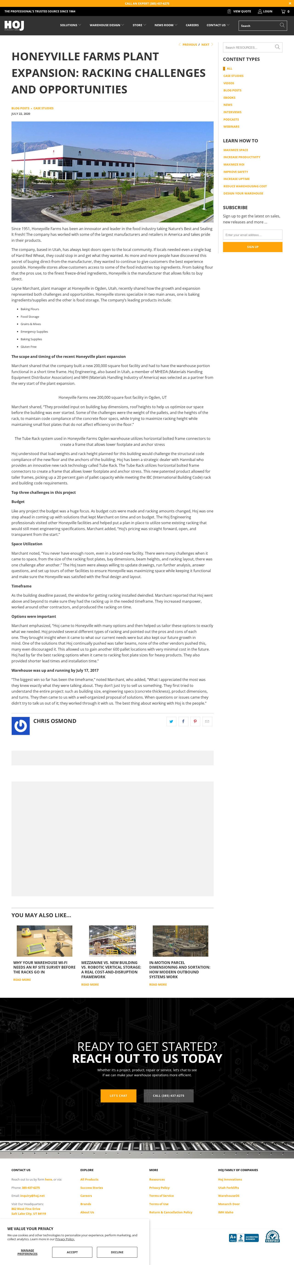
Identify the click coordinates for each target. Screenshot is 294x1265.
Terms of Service (161, 1196)
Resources (157, 1179)
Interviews (232, 112)
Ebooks (229, 98)
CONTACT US (216, 25)
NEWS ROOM (164, 25)
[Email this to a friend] (207, 721)
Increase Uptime (236, 179)
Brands (85, 1204)
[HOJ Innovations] (26, 25)
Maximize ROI (233, 164)
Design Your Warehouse (243, 193)
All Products (89, 1179)
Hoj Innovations (230, 1179)
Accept (72, 1252)
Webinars (231, 127)
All (229, 68)
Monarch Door (229, 1204)
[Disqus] (112, 758)
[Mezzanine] (112, 941)
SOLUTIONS (69, 25)
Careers (86, 1196)
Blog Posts (20, 108)
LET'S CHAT (118, 1096)
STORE (137, 25)
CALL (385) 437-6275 (168, 1096)
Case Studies (44, 108)
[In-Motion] (180, 941)
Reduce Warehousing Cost (245, 186)
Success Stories (91, 1188)
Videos (228, 83)
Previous (189, 44)
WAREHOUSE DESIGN (105, 25)
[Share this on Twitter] (171, 721)
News (227, 105)
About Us (87, 1212)
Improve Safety (235, 172)
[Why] (44, 941)
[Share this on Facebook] (183, 721)
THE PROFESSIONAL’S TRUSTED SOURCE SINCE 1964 (40, 11)
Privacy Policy (159, 1188)
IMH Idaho (225, 1212)
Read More (22, 980)
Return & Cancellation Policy (170, 1212)
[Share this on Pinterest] (195, 721)
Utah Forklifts (228, 1188)
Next (205, 44)
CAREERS (192, 25)
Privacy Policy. (65, 1239)
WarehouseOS (228, 1196)
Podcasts (231, 119)
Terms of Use (159, 1204)
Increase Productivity (241, 157)
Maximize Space (235, 150)
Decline (117, 1252)
